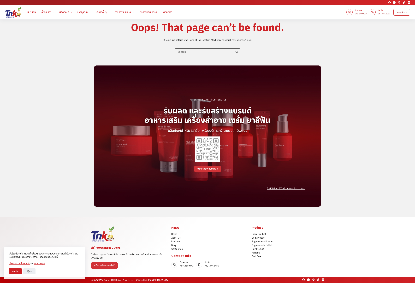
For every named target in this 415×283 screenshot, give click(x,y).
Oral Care (256, 256)
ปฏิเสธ (29, 271)
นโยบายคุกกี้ (39, 263)
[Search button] (236, 51)
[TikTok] (404, 2)
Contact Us (177, 249)
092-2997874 (361, 13)
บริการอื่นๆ (101, 12)
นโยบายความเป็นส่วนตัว (19, 263)
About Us (176, 237)
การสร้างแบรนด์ (123, 12)
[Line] (399, 2)
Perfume (256, 252)
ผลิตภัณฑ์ (64, 12)
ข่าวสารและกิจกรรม (148, 12)
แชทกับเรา (402, 12)
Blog (173, 245)
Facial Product (259, 234)
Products (175, 241)
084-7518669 (384, 13)
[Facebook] (389, 2)
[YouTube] (409, 2)
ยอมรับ (15, 271)
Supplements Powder (262, 241)
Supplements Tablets (262, 245)
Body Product (258, 237)
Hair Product (258, 249)
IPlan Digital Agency (157, 279)
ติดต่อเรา (167, 12)
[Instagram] (394, 2)
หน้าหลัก (31, 12)
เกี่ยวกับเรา (46, 12)
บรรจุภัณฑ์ (82, 12)
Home (174, 234)
